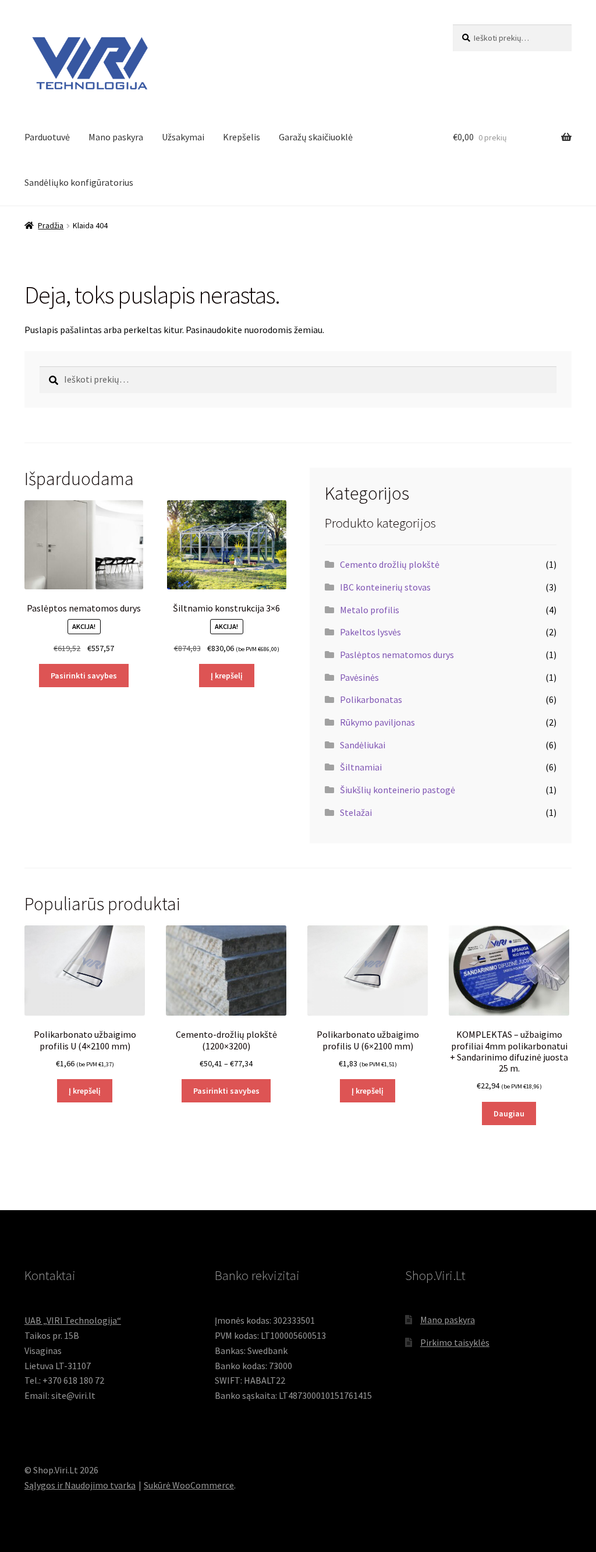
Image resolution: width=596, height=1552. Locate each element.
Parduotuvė (47, 137)
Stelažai (356, 812)
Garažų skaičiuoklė (316, 137)
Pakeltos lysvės (370, 632)
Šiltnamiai (361, 767)
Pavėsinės (359, 677)
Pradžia (50, 225)
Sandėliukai (362, 745)
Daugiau (509, 1113)
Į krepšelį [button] (227, 675)
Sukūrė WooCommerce (189, 1485)
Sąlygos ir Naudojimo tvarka (80, 1485)
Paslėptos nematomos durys (397, 654)
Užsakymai (183, 137)
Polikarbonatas (371, 699)
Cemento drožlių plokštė (389, 564)
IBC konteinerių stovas (385, 587)
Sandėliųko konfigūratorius (78, 182)
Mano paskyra (115, 137)
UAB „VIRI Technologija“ (72, 1320)
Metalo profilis (369, 610)
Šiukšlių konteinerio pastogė (397, 790)
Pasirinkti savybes (84, 675)
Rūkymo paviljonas (377, 722)
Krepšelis (241, 137)
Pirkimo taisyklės (454, 1342)
